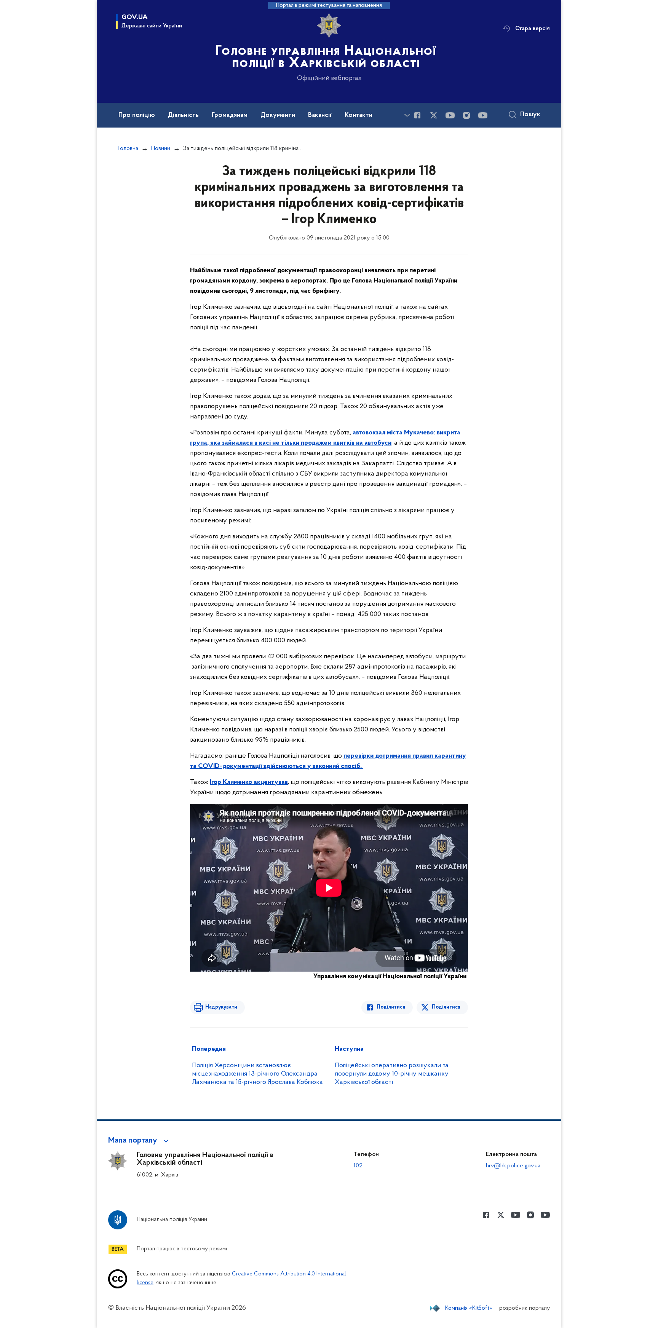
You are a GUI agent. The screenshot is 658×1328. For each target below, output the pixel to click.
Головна (128, 148)
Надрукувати (221, 1007)
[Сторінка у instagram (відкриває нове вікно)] (466, 115)
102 (358, 1166)
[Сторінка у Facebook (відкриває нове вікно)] (417, 115)
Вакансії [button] (320, 115)
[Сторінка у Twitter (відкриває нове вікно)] (433, 115)
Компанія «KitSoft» (468, 1308)
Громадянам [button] (230, 115)
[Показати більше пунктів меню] (407, 115)
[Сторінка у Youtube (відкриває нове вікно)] (450, 115)
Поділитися (391, 1007)
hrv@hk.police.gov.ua (513, 1166)
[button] (139, 1140)
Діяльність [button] (183, 115)
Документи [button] (277, 115)
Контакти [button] (358, 115)
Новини (160, 148)
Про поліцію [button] (136, 115)
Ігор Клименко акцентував (249, 782)
